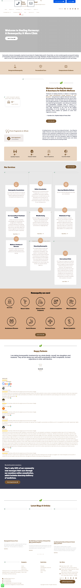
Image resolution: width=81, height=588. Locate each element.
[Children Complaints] (55, 301)
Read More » (6, 548)
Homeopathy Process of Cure (11, 541)
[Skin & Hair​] (9, 301)
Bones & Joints (25, 308)
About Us (10, 9)
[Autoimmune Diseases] (11, 321)
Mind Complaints (71, 308)
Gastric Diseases (31, 328)
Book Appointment (59, 1)
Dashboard (70, 1)
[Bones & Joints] (25, 301)
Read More (39, 233)
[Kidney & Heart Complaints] (40, 301)
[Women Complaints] (69, 321)
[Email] (31, 3)
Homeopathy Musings (16, 12)
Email (35, 2)
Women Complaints (69, 328)
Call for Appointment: (16, 137)
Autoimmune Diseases (11, 328)
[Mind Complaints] (71, 301)
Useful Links (31, 12)
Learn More (64, 281)
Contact (38, 12)
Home (6, 9)
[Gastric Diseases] (30, 321)
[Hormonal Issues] (50, 321)
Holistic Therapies (27, 9)
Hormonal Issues (50, 328)
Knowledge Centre (6, 12)
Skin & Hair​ (9, 307)
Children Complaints (56, 308)
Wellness (35, 9)
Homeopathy (18, 9)
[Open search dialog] (41, 0)
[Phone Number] (18, 3)
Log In (25, 12)
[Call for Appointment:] (8, 138)
